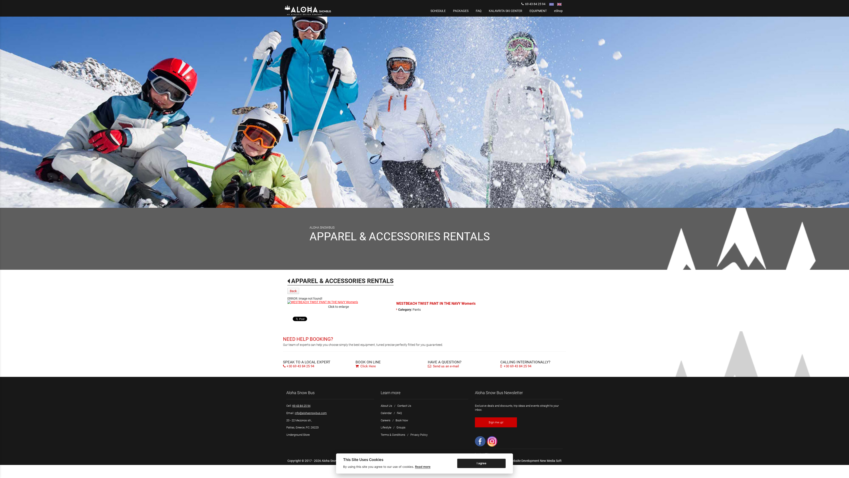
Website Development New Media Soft (536, 461)
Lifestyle (386, 427)
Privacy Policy (419, 434)
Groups (400, 427)
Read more (422, 466)
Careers (385, 420)
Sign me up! (496, 422)
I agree (481, 463)
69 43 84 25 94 (534, 4)
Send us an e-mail (445, 366)
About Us (386, 405)
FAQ (399, 413)
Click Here (367, 366)
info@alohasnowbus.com (311, 413)
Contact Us (404, 405)
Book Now (402, 420)
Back (293, 291)
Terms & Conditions (393, 434)
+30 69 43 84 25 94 (300, 366)
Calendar (386, 413)
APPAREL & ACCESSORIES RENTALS (342, 281)
